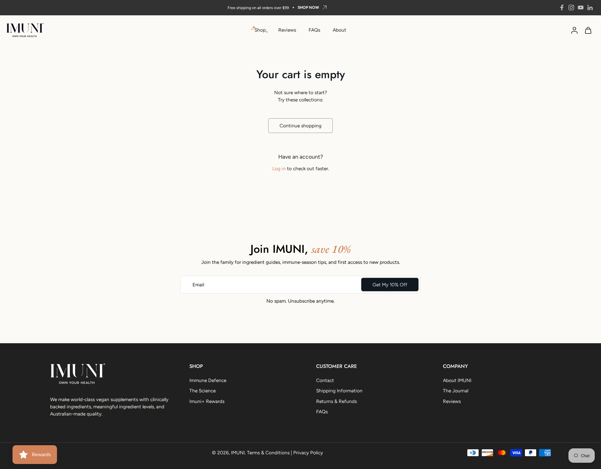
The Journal (455, 391)
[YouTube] (580, 7)
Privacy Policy (308, 453)
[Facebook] (562, 7)
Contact (325, 380)
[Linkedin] (590, 7)
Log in (279, 168)
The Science (202, 391)
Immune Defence (207, 380)
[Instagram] (571, 7)
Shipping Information (339, 391)
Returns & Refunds (336, 401)
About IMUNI (457, 380)
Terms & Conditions (268, 453)
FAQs (314, 30)
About (339, 30)
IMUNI (238, 453)
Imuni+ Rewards (206, 401)
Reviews (287, 30)
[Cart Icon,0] (588, 30)
